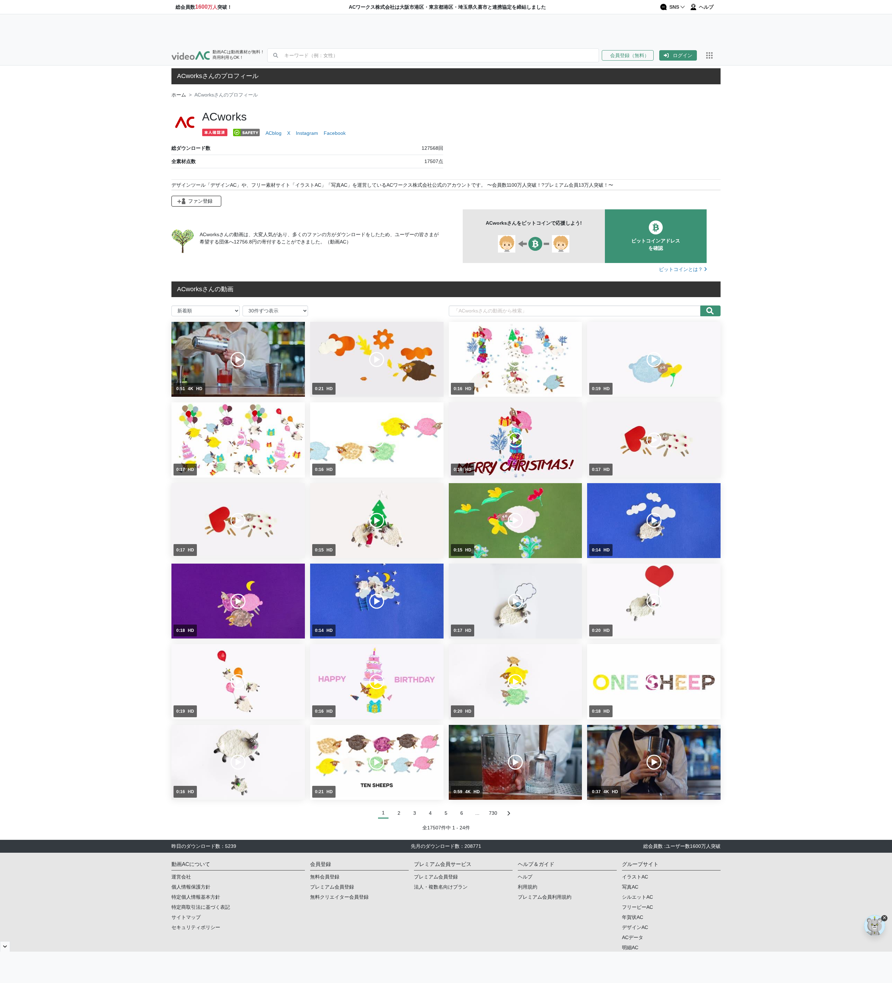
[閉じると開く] (5, 946)
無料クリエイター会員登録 (339, 897)
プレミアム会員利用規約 (544, 897)
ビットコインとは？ (681, 269)
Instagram (307, 133)
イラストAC (635, 877)
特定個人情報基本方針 (195, 897)
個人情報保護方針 (190, 887)
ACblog (274, 133)
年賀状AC (632, 917)
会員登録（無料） (627, 55)
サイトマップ (186, 917)
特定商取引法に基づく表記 (200, 907)
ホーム (178, 95)
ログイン (682, 55)
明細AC (630, 947)
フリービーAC (637, 907)
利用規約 (527, 887)
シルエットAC (637, 897)
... (477, 813)
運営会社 (181, 877)
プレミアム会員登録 (332, 887)
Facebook (335, 133)
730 (493, 813)
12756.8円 (245, 242)
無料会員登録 (324, 877)
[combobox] (441, 55)
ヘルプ (525, 877)
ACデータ (632, 937)
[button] (630, 55)
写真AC (630, 887)
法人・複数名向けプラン (441, 887)
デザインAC (635, 927)
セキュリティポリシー (195, 927)
